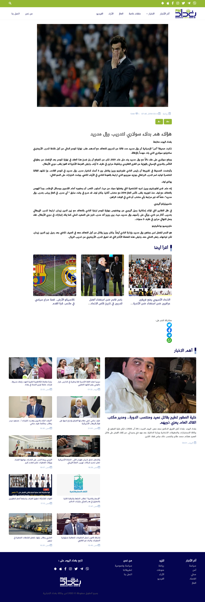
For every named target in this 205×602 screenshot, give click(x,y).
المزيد (161, 560)
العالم (121, 13)
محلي (193, 574)
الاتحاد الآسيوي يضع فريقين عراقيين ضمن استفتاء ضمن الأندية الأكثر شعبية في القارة (151, 303)
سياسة (192, 565)
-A (159, 121)
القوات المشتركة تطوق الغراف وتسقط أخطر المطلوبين (30, 498)
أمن (194, 570)
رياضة (161, 565)
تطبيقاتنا (127, 570)
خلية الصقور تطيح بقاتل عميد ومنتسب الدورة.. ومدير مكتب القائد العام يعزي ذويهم (151, 420)
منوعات (160, 570)
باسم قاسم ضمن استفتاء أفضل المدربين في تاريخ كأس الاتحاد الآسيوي (105, 303)
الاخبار (151, 13)
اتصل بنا (16, 13)
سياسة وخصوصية (123, 565)
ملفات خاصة (135, 13)
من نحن (29, 13)
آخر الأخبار (164, 13)
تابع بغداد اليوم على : (70, 560)
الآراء (111, 13)
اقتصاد (193, 578)
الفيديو (99, 13)
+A (167, 121)
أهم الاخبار (183, 350)
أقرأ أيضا (161, 247)
